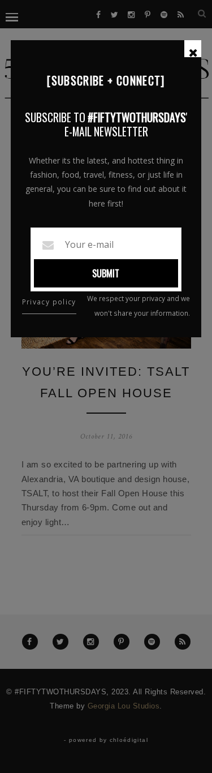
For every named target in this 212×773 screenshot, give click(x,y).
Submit (105, 273)
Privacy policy (49, 302)
